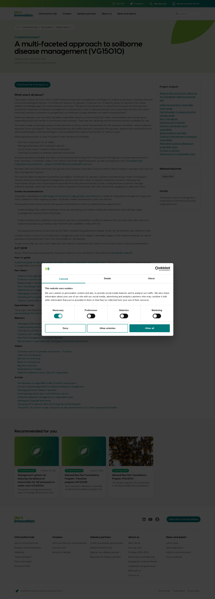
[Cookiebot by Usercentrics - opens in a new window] (157, 269)
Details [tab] (107, 278)
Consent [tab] (63, 279)
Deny (65, 328)
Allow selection (108, 328)
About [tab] (151, 278)
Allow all (149, 328)
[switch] (91, 316)
